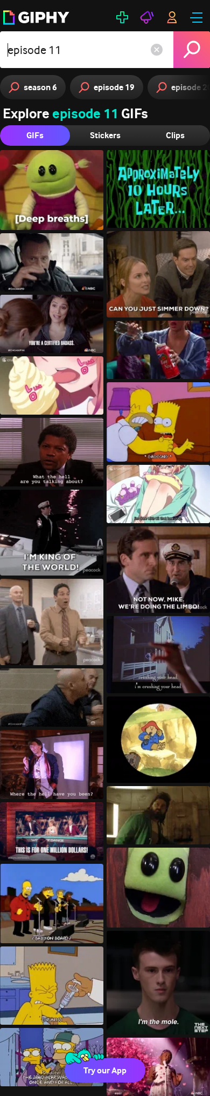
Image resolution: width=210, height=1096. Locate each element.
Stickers (105, 135)
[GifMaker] (122, 17)
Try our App (105, 1070)
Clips (175, 135)
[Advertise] (147, 17)
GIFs (35, 135)
